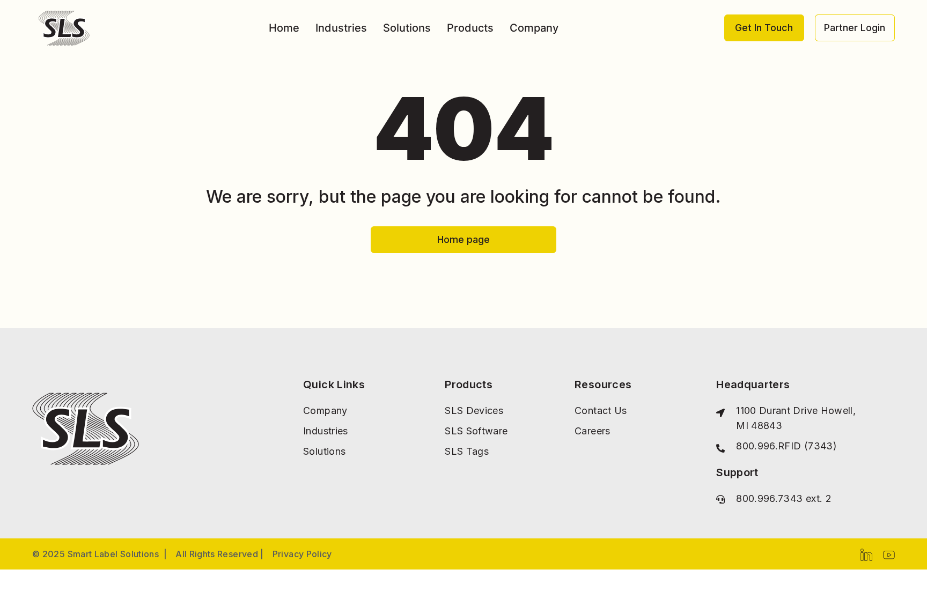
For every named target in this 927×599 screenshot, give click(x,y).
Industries (341, 27)
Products (470, 27)
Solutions (407, 27)
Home (284, 27)
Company (534, 27)
